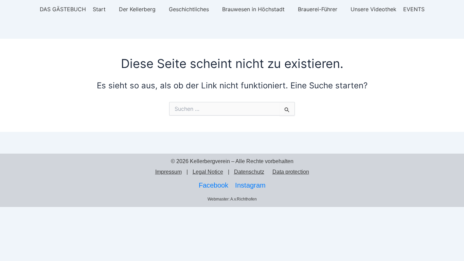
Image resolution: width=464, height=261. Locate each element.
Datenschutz (249, 172)
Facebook (213, 185)
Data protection (290, 172)
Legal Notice (208, 172)
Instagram (250, 185)
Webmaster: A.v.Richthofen (232, 199)
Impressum (168, 172)
